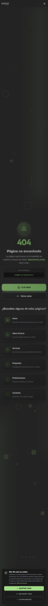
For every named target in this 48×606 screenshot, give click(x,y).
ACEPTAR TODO (25, 588)
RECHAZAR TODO (25, 594)
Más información (22, 583)
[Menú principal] (44, 3)
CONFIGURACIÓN (25, 599)
